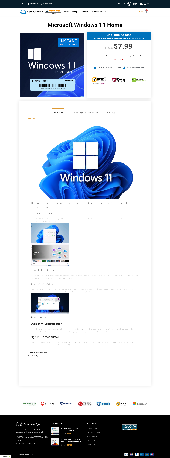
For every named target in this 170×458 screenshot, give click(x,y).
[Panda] (103, 403)
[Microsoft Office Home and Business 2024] (55, 431)
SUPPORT (121, 4)
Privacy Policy (92, 428)
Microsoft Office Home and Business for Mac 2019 (72, 440)
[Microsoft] (140, 404)
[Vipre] (66, 403)
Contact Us (91, 444)
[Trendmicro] (85, 403)
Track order (91, 440)
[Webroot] (29, 403)
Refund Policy (92, 436)
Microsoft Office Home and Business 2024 (70, 429)
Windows (84, 12)
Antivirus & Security (70, 12)
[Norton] (122, 403)
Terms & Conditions (94, 432)
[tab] (57, 113)
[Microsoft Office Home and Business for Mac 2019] (55, 442)
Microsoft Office (97, 12)
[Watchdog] (48, 404)
